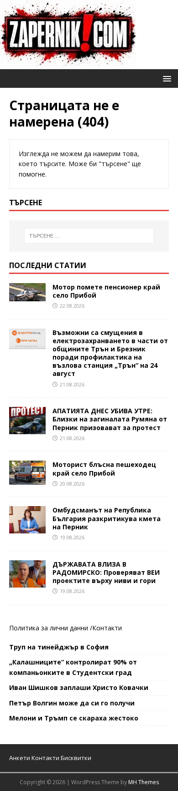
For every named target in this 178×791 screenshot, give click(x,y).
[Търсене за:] (89, 235)
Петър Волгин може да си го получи (72, 703)
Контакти (107, 628)
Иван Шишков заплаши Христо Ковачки (78, 687)
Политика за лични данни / (50, 628)
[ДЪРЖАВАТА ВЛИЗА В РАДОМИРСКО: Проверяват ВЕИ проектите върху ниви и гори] (27, 582)
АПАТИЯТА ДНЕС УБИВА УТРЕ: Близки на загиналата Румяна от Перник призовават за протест (109, 418)
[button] (165, 78)
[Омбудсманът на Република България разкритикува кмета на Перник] (27, 528)
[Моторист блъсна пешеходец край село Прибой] (27, 479)
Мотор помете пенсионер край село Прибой (106, 291)
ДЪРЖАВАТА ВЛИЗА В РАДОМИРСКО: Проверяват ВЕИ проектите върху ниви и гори (106, 572)
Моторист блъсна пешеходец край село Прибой (104, 468)
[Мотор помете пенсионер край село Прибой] (27, 295)
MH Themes (143, 782)
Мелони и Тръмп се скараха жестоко (73, 718)
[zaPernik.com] (68, 64)
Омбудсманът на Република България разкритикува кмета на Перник (106, 518)
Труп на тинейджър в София (59, 647)
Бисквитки (76, 758)
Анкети (19, 758)
